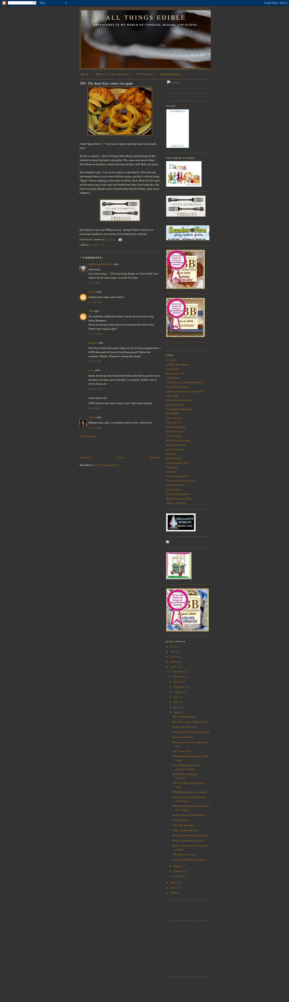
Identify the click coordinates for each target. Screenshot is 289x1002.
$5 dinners (171, 360)
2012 (173, 651)
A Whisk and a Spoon (177, 364)
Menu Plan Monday (183, 737)
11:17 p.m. (95, 334)
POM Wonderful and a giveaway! (190, 792)
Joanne (92, 417)
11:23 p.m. (95, 427)
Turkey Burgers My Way (185, 830)
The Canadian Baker (177, 476)
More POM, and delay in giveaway (185, 776)
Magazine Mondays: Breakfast (188, 859)
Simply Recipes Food (177, 462)
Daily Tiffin (172, 395)
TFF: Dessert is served (184, 854)
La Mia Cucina (174, 436)
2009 (173, 667)
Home (85, 74)
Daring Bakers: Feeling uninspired (190, 732)
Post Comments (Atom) (106, 465)
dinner (94, 245)
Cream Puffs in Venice (178, 387)
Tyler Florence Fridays (178, 494)
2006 (173, 892)
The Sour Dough (175, 485)
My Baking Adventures (178, 440)
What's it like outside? (113, 74)
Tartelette (171, 471)
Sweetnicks (172, 467)
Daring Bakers (171, 74)
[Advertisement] (103, 446)
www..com (177, 111)
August (177, 692)
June (176, 702)
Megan (92, 291)
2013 (173, 646)
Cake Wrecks (173, 377)
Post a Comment (88, 436)
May (176, 707)
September (179, 686)
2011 (173, 656)
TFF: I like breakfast (183, 825)
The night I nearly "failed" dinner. (190, 721)
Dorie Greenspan (175, 404)
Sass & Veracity (174, 458)
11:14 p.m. (95, 302)
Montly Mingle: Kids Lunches (188, 815)
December (179, 671)
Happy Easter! (179, 820)
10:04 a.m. (95, 389)
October (177, 681)
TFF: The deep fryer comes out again (106, 83)
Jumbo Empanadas (176, 427)
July (176, 697)
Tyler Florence (173, 489)
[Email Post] (120, 240)
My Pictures (145, 74)
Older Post (154, 457)
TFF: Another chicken (184, 716)
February (178, 871)
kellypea (93, 342)
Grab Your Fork (174, 418)
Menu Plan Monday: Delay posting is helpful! (186, 767)
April (176, 712)
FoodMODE (172, 413)
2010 (173, 662)
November (179, 676)
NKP (90, 311)
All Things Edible (146, 17)
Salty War (171, 453)
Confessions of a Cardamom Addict (185, 382)
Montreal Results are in (184, 727)
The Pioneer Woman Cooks (180, 480)
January (177, 876)
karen (91, 370)
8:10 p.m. (94, 282)
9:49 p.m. (94, 408)
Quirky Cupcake (175, 449)
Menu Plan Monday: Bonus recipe (190, 835)
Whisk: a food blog (176, 503)
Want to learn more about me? (188, 840)
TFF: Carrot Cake (181, 751)
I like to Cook (173, 422)
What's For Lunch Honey (179, 498)
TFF (103, 143)
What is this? (178, 146)
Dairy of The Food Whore (179, 400)
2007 (173, 887)
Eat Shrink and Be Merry (179, 409)
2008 (173, 882)
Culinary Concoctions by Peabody (184, 391)
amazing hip (172, 369)
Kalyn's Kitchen (174, 431)
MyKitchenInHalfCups (100, 264)
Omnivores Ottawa (176, 445)
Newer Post (85, 457)
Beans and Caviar (175, 373)
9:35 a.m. (95, 361)
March (177, 866)
